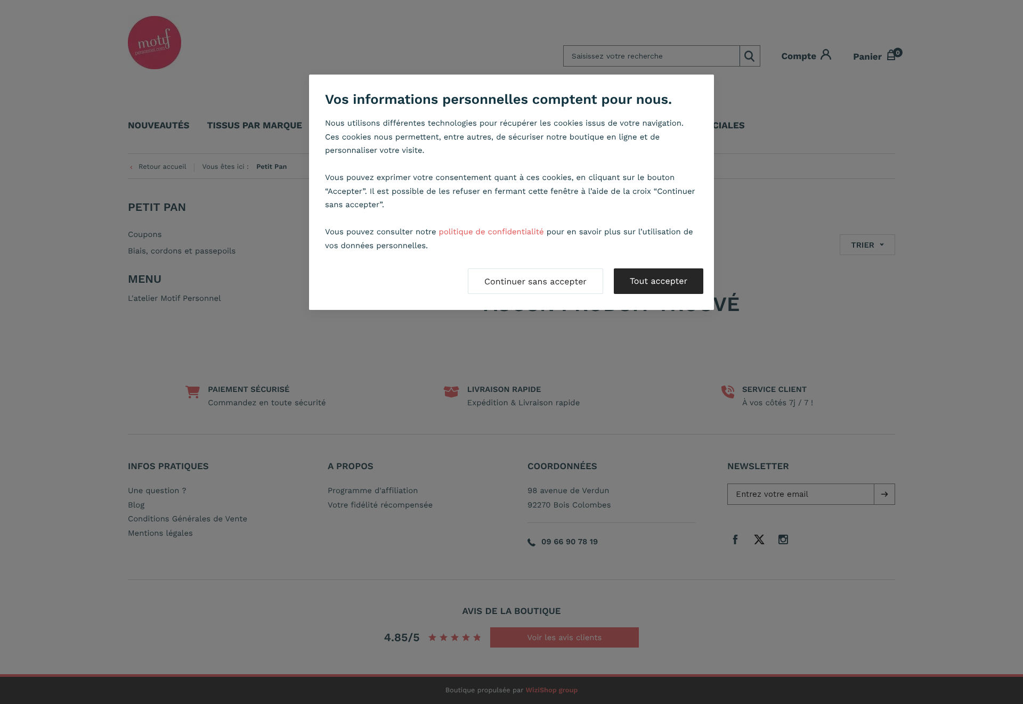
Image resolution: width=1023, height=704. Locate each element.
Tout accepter (658, 281)
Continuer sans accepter (535, 281)
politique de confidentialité (491, 231)
